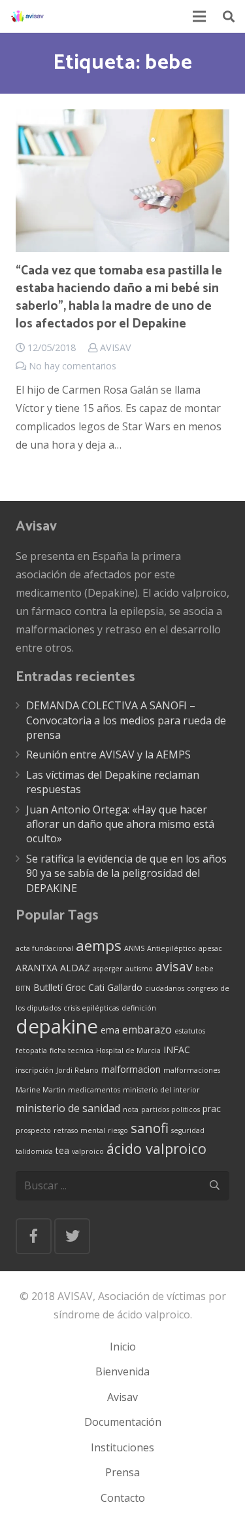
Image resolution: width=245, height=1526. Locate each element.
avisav (174, 966)
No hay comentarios (72, 366)
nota (131, 1109)
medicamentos (94, 1089)
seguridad (187, 1130)
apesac (210, 948)
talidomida (34, 1151)
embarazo (147, 1029)
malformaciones (191, 1070)
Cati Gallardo (115, 987)
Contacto (123, 1498)
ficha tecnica (71, 1050)
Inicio (123, 1346)
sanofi (150, 1128)
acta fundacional (44, 948)
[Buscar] (228, 16)
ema (110, 1030)
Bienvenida (122, 1371)
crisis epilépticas (91, 1008)
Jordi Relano (77, 1070)
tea (62, 1150)
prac (212, 1108)
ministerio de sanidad (68, 1108)
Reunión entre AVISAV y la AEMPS (108, 754)
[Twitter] (72, 1236)
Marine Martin (40, 1089)
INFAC (176, 1049)
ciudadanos (164, 988)
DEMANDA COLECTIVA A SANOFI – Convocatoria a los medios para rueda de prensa (126, 720)
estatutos (189, 1030)
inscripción (35, 1070)
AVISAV (115, 347)
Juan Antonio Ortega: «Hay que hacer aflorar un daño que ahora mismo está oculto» (120, 824)
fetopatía (31, 1050)
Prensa (122, 1472)
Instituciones (122, 1447)
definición (139, 1008)
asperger (108, 968)
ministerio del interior (161, 1089)
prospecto (33, 1130)
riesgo (118, 1130)
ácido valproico (156, 1148)
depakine (57, 1026)
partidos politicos (170, 1109)
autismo (139, 968)
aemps (99, 945)
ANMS (134, 948)
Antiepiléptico (171, 948)
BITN (23, 988)
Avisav (122, 1397)
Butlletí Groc (59, 987)
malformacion (131, 1069)
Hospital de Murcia (128, 1050)
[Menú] (200, 16)
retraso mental (79, 1130)
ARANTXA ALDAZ (53, 967)
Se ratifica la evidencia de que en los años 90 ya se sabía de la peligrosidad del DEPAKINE (126, 873)
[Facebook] (34, 1236)
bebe (204, 968)
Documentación (122, 1422)
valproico (88, 1151)
